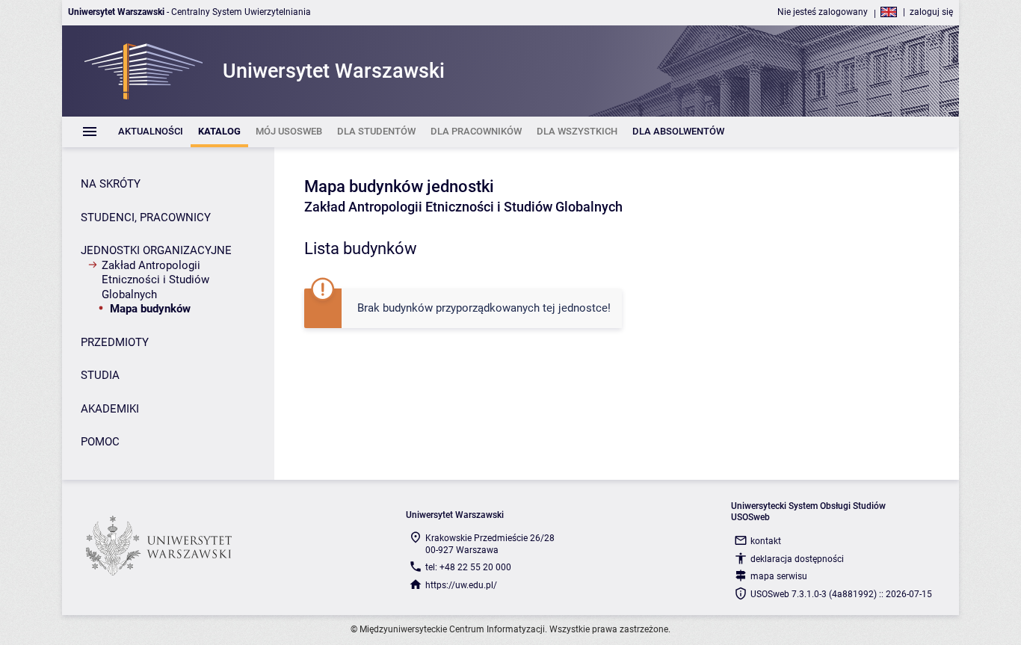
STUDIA (100, 375)
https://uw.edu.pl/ (461, 585)
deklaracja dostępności (797, 559)
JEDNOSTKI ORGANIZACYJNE (156, 250)
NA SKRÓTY (111, 184)
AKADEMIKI (110, 409)
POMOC (100, 441)
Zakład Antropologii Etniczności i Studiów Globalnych (155, 280)
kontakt (765, 541)
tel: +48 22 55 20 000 (468, 567)
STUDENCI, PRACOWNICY (146, 217)
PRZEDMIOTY (115, 342)
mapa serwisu (778, 576)
